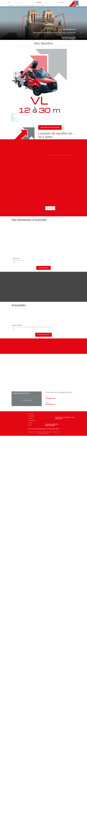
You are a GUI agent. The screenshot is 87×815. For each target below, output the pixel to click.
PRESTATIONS (25, 5)
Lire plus (14, 262)
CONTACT (42, 5)
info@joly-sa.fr (50, 398)
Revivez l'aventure (77, 372)
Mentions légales (54, 431)
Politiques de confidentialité (47, 431)
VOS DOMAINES (18, 5)
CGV (58, 431)
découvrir (8, 375)
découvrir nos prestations (50, 127)
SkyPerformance (41, 428)
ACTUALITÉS (38, 5)
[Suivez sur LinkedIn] (61, 2)
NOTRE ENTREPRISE (31, 5)
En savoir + (50, 208)
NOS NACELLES (11, 5)
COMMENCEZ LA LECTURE (71, 350)
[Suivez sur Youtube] (64, 2)
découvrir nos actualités (43, 334)
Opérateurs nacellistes (16, 325)
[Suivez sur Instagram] (59, 2)
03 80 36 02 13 (50, 404)
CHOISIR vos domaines (43, 267)
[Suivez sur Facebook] (57, 2)
